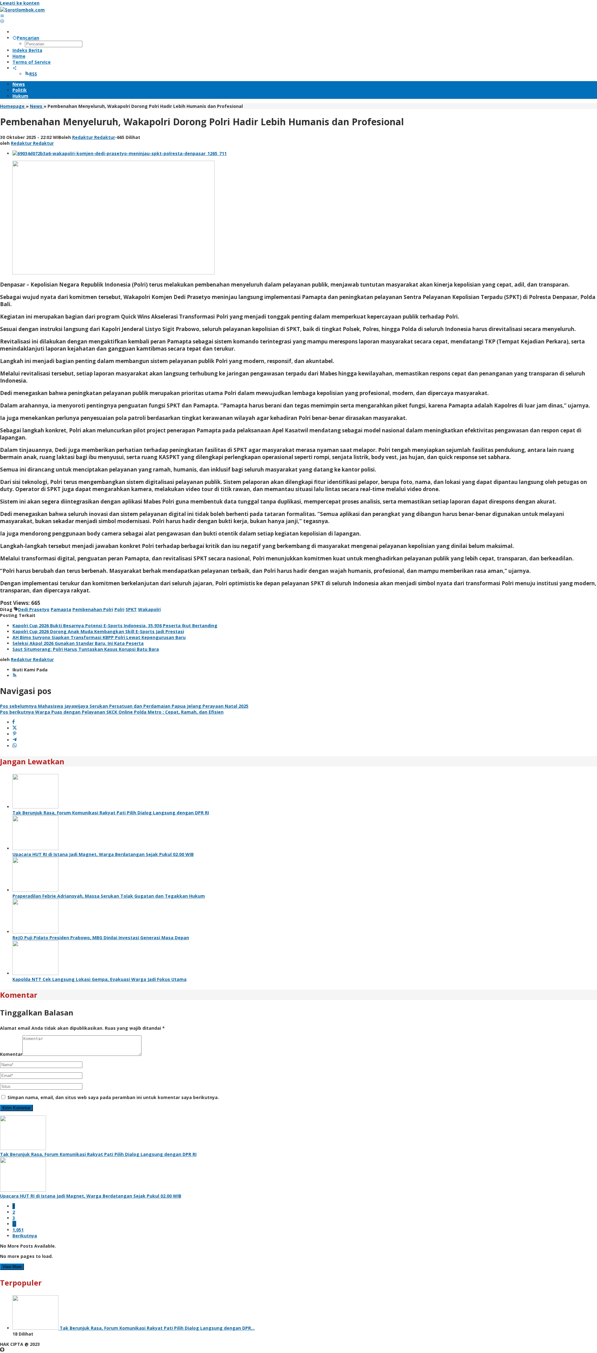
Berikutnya (24, 1236)
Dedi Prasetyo (33, 609)
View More (11, 1266)
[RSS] (14, 676)
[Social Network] (14, 68)
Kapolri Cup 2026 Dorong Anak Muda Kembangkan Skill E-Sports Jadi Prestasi (98, 631)
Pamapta (61, 609)
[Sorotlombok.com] (22, 10)
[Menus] (2, 16)
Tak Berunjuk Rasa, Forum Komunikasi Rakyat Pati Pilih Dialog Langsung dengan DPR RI (110, 813)
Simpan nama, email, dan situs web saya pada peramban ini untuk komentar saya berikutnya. (113, 1097)
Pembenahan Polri (92, 609)
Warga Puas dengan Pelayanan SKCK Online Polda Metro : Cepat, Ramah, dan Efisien (112, 712)
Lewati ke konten (19, 3)
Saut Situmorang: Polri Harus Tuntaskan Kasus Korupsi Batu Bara (85, 649)
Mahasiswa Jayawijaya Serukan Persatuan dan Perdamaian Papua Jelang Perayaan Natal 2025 (124, 706)
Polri (119, 609)
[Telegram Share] (14, 740)
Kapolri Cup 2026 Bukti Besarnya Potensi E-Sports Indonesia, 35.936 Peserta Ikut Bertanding (114, 625)
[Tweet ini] (14, 728)
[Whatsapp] (14, 746)
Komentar (11, 1054)
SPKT (131, 609)
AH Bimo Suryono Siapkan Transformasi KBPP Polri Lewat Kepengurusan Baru (99, 637)
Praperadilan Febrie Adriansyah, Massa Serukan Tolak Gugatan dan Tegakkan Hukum (108, 896)
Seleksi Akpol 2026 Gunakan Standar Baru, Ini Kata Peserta (78, 643)
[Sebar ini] (13, 722)
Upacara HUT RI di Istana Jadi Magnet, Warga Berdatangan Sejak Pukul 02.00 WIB (103, 854)
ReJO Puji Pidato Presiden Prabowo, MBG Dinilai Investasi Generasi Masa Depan (100, 938)
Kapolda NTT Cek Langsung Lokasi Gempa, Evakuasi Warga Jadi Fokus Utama (99, 979)
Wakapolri (149, 609)
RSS (33, 74)
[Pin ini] (14, 734)
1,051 (18, 1230)
